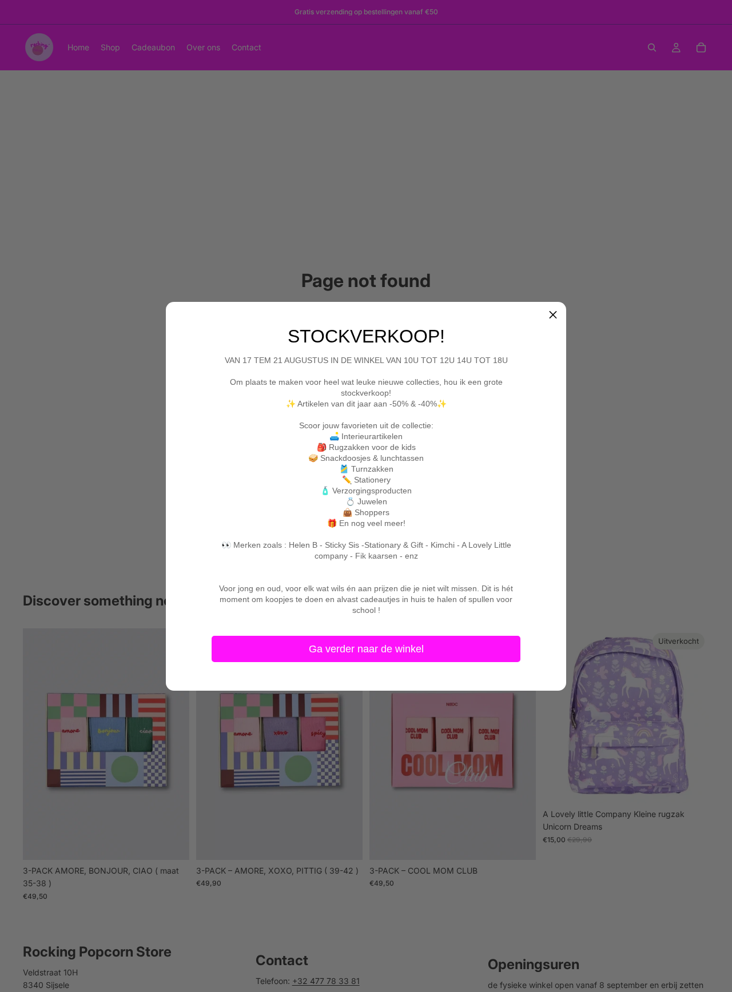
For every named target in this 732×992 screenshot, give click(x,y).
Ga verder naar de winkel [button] (366, 648)
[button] (553, 315)
